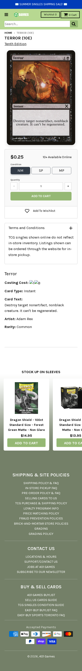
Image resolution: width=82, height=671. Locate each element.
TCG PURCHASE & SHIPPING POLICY (41, 503)
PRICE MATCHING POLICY (41, 513)
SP (41, 170)
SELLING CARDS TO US (41, 498)
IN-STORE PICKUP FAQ (41, 488)
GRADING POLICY (41, 534)
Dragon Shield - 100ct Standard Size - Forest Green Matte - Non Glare (26, 425)
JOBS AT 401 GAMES (41, 567)
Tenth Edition (15, 44)
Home (8, 32)
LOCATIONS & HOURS (41, 557)
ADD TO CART (26, 443)
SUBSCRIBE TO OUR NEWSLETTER (41, 572)
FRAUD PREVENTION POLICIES (41, 518)
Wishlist (50, 14)
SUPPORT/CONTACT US (41, 562)
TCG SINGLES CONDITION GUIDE (41, 605)
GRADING (41, 529)
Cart (73, 15)
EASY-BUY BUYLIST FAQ (41, 610)
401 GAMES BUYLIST (41, 595)
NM (20, 170)
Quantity (15, 180)
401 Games (47, 656)
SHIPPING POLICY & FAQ (41, 483)
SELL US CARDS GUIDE (41, 600)
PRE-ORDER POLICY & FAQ (41, 493)
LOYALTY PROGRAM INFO (41, 508)
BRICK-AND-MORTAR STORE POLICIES (41, 524)
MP (61, 170)
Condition (15, 164)
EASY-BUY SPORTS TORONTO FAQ (41, 615)
